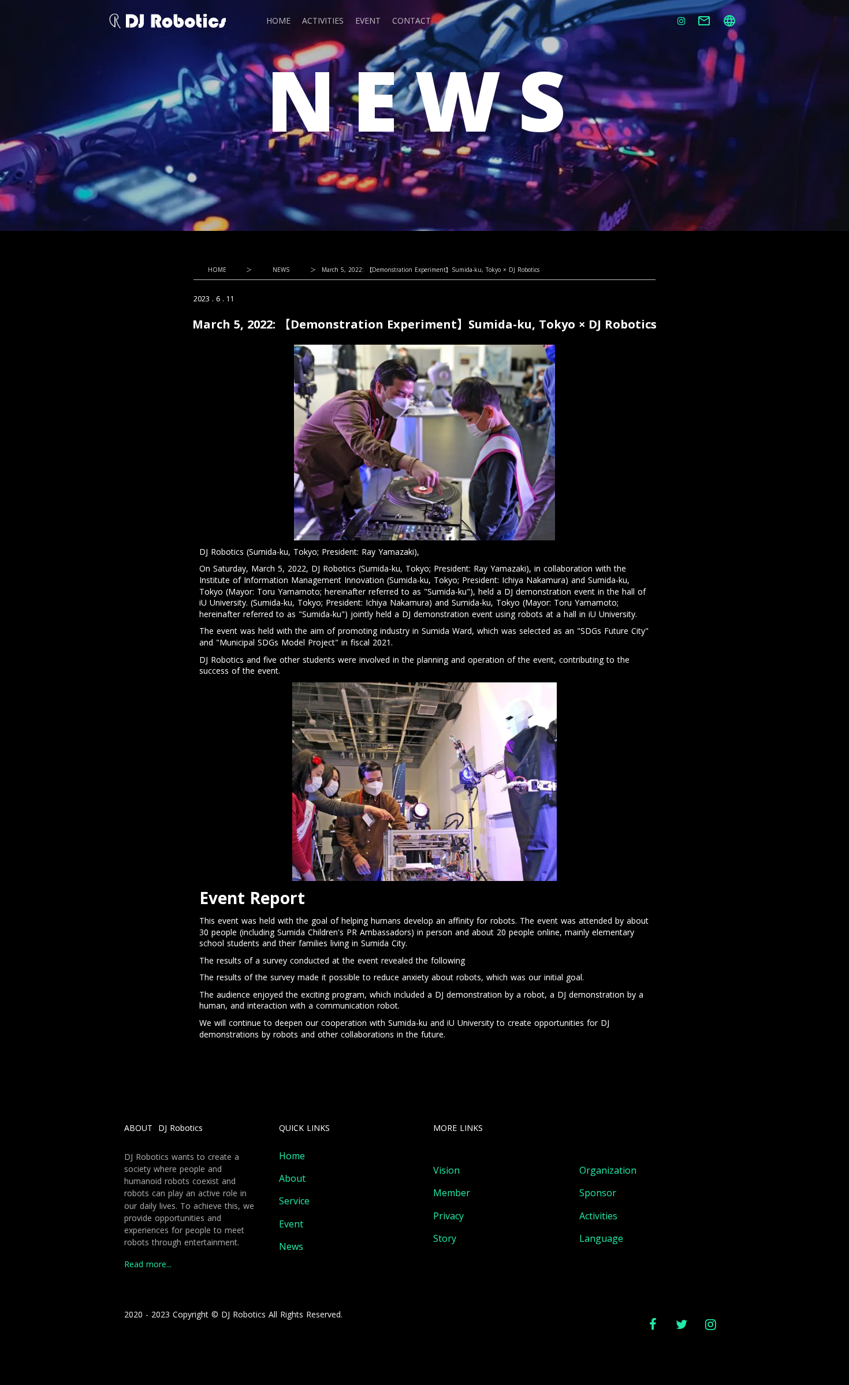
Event (291, 1224)
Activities (598, 1216)
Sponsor (597, 1193)
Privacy (448, 1216)
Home (292, 1156)
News (291, 1246)
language (729, 21)
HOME (278, 21)
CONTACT (411, 21)
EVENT (368, 21)
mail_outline (704, 21)
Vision (446, 1170)
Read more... (148, 1265)
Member (451, 1193)
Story (444, 1238)
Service (294, 1201)
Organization (607, 1170)
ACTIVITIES (323, 21)
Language (601, 1238)
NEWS (281, 270)
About (292, 1178)
